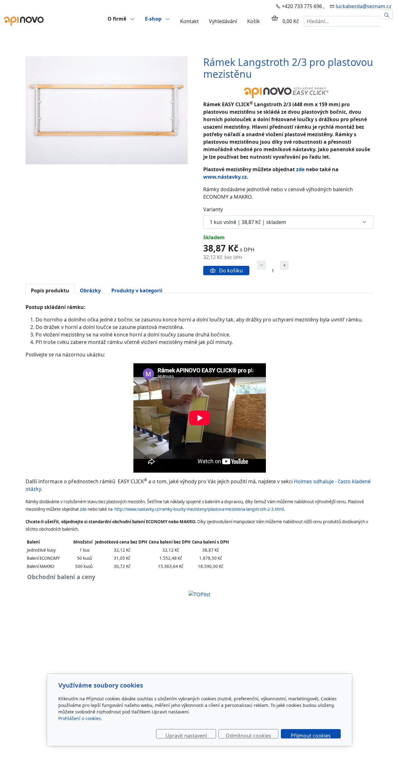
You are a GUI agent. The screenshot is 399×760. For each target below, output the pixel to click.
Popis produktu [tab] (50, 290)
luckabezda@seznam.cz (364, 6)
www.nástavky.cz (225, 176)
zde (300, 169)
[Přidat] (284, 265)
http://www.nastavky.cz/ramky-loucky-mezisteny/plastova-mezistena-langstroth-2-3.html (199, 509)
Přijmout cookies (311, 735)
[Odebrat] (261, 265)
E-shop (154, 18)
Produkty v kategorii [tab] (136, 290)
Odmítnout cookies (248, 735)
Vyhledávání (223, 21)
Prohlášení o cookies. (80, 718)
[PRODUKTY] (24, 20)
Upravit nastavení (186, 735)
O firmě (117, 18)
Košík (253, 21)
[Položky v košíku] (274, 18)
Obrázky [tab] (90, 290)
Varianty (213, 209)
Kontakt (189, 21)
